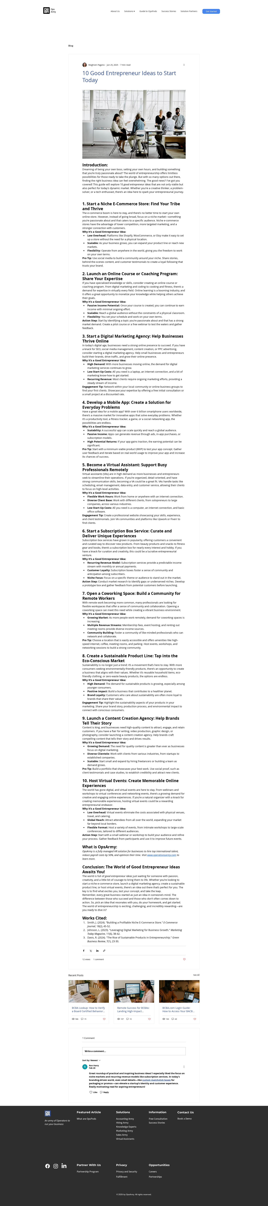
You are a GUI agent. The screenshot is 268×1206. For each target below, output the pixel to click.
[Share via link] (104, 950)
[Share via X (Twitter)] (90, 950)
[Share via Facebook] (83, 950)
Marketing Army (124, 1130)
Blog (70, 45)
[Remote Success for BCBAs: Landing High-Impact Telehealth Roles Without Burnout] (134, 991)
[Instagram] (56, 1166)
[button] (130, 11)
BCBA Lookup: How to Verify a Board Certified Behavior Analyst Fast (88, 1009)
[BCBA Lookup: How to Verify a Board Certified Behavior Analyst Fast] (89, 991)
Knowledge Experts (126, 1126)
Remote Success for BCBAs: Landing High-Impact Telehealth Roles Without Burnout (133, 1009)
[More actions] (184, 64)
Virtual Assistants (125, 1138)
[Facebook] (48, 1166)
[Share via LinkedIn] (97, 950)
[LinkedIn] (64, 1166)
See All (196, 975)
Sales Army (122, 1134)
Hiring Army (122, 1122)
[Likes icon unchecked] (91, 1092)
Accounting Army (125, 1118)
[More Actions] (184, 1066)
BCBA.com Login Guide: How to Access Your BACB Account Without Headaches (179, 1009)
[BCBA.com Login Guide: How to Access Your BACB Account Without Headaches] (179, 991)
